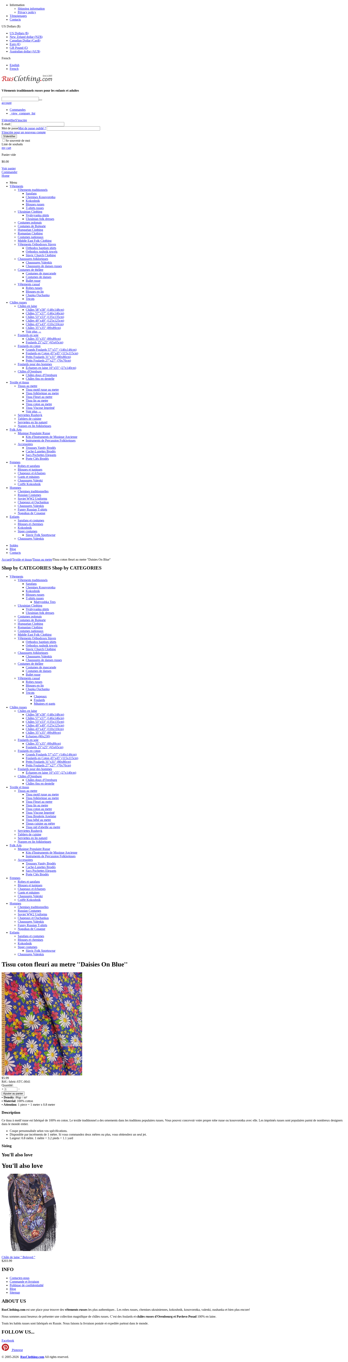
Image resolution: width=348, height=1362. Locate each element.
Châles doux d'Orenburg (41, 375)
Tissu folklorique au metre (42, 393)
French (14, 68)
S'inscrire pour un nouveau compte (24, 132)
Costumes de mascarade (41, 273)
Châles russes (18, 302)
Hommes (15, 487)
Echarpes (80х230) (38, 736)
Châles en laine (27, 306)
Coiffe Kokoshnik (29, 484)
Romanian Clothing (30, 233)
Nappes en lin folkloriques (34, 426)
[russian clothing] (27, 82)
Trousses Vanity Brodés (41, 447)
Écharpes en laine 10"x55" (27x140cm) (51, 368)
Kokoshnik (33, 200)
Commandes (18, 109)
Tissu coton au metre (39, 404)
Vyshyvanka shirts (37, 215)
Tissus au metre (27, 386)
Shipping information (31, 8)
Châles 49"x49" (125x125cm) (45, 320)
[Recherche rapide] (40, 100)
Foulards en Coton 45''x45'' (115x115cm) (52, 353)
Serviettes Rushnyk (30, 415)
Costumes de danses (38, 277)
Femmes (15, 462)
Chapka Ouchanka (38, 295)
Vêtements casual (29, 284)
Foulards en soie (28, 335)
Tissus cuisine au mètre (40, 823)
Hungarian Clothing (30, 229)
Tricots (30, 298)
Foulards (39, 700)
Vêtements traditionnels (33, 190)
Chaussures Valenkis (39, 262)
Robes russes (34, 288)
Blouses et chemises (30, 524)
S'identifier (8, 120)
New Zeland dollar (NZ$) (26, 37)
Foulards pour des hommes (35, 364)
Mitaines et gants (44, 703)
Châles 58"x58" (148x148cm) (45, 309)
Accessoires (25, 444)
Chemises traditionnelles (33, 491)
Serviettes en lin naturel (32, 422)
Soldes (14, 545)
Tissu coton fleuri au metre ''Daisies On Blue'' (65, 964)
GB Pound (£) (19, 47)
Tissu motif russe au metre (42, 389)
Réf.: (5, 1081)
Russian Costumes (29, 495)
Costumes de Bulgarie (32, 226)
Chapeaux (40, 696)
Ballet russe (33, 280)
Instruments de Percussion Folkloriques (51, 440)
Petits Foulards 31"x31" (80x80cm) (48, 357)
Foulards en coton (29, 346)
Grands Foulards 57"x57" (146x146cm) (51, 349)
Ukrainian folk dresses (40, 219)
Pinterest (17, 1350)
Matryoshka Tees (45, 602)
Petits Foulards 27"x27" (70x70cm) (48, 360)
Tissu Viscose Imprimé (40, 407)
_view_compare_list (22, 113)
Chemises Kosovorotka (40, 197)
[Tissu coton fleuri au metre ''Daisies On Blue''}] (42, 1074)
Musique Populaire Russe (34, 433)
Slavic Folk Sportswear (40, 535)
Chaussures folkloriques (33, 259)
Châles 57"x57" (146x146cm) (45, 313)
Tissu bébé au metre (38, 820)
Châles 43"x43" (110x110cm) (45, 324)
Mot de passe (10, 128)
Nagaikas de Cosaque (31, 513)
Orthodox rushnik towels (41, 251)
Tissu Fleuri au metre (39, 397)
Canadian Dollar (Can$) (25, 40)
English (14, 65)
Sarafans (31, 193)
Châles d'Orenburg (30, 371)
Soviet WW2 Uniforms (32, 498)
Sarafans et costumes (31, 520)
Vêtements (16, 186)
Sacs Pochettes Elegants (41, 455)
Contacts (15, 19)
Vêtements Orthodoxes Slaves (37, 244)
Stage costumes (27, 531)
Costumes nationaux (31, 237)
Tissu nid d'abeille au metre (43, 827)
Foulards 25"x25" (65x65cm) (44, 342)
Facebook (8, 1340)
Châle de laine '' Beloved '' (18, 1257)
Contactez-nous (19, 1278)
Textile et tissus (19, 382)
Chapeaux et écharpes (32, 473)
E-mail (6, 124)
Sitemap (15, 1292)
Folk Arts (16, 429)
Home (5, 175)
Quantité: (7, 1085)
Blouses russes (35, 204)
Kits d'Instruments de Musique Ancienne (51, 437)
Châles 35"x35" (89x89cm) (43, 328)
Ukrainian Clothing (30, 211)
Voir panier (9, 168)
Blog (13, 549)
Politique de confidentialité (27, 1285)
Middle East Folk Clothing (35, 240)
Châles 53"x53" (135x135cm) (45, 317)
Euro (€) (15, 44)
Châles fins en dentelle (40, 378)
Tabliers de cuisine (29, 418)
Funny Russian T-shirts (32, 509)
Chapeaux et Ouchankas (33, 502)
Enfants (14, 516)
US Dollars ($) (19, 33)
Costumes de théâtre (30, 269)
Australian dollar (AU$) (25, 51)
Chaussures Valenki (30, 480)
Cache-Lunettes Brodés (41, 451)
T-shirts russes (35, 208)
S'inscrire (21, 120)
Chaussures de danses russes (44, 266)
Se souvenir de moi (18, 140)
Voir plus (33, 331)
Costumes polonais (30, 222)
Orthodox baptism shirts (41, 248)
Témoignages (18, 16)
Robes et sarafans (29, 466)
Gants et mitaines (28, 476)
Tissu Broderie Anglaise (41, 816)
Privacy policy (27, 12)
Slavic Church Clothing (41, 255)
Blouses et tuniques (30, 469)
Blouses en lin (35, 291)
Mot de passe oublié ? (32, 128)
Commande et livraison (24, 1281)
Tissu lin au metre (37, 400)
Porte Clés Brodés (37, 458)
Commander (9, 172)
